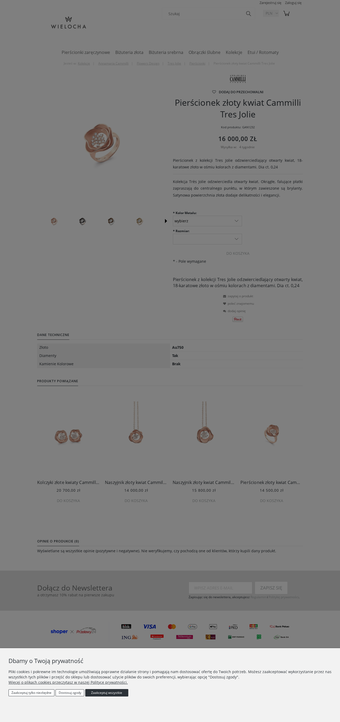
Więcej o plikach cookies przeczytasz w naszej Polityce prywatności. (68, 682)
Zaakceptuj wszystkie (106, 692)
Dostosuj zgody (70, 692)
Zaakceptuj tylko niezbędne (31, 692)
